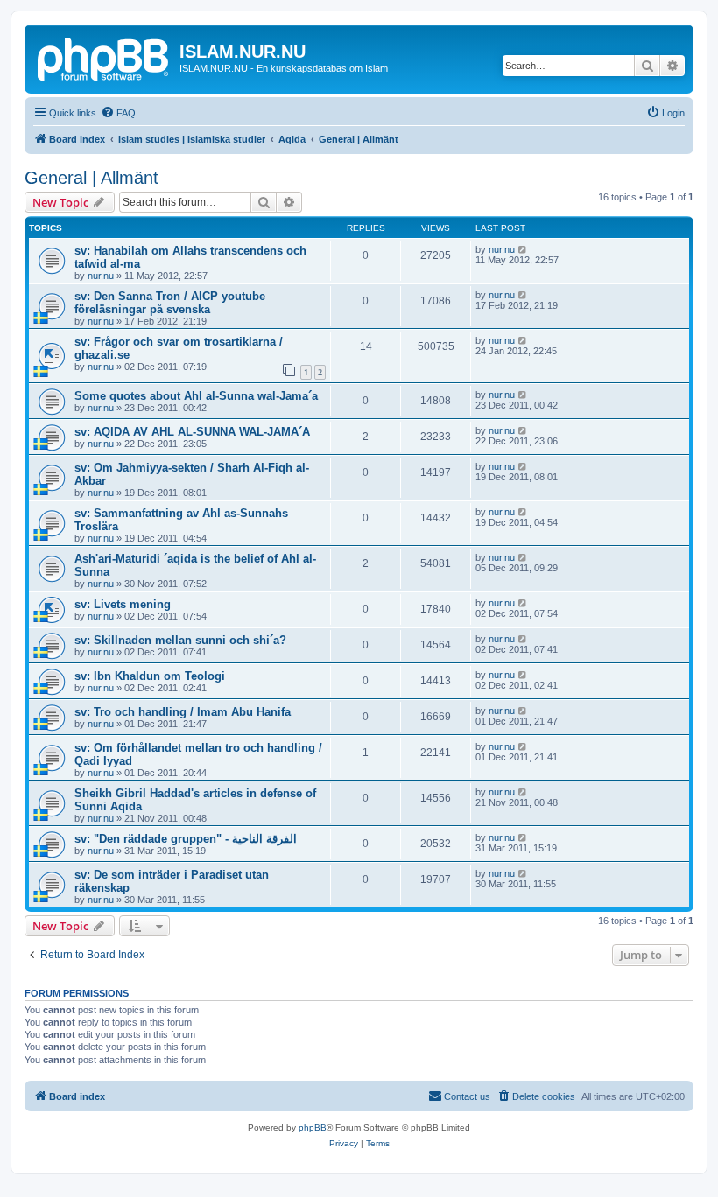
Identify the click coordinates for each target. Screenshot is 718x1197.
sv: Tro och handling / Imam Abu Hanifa (182, 711)
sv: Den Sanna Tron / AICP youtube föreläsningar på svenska (169, 303)
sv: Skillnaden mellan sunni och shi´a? (180, 640)
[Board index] (104, 57)
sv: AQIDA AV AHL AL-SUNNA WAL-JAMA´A (192, 431)
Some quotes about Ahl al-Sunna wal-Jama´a (196, 395)
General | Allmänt (91, 177)
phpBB (313, 1127)
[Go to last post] (523, 249)
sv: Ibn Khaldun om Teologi (149, 675)
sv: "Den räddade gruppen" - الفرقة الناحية (185, 838)
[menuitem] (118, 112)
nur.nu (101, 275)
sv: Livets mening (122, 604)
